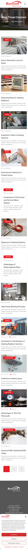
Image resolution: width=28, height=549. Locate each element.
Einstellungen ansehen (14, 543)
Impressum (21, 546)
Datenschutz (15, 546)
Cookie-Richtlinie (8, 546)
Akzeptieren (14, 534)
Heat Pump (8, 189)
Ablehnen (14, 539)
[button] (25, 516)
